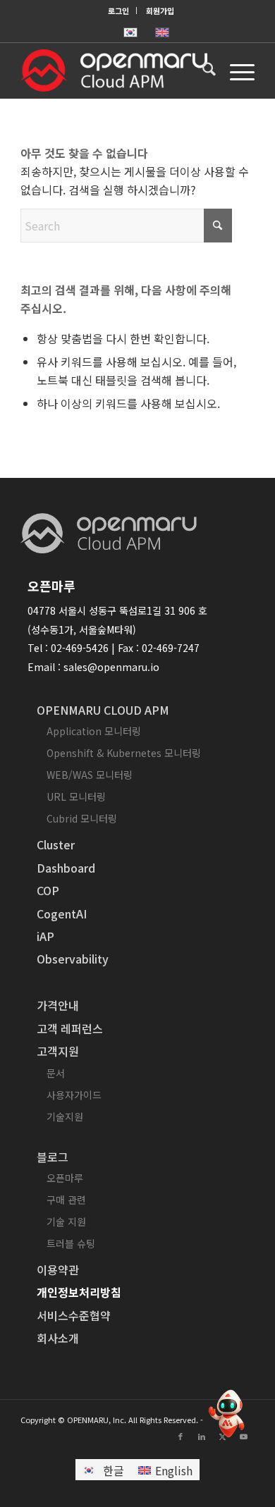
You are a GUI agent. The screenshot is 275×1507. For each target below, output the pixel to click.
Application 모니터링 (94, 731)
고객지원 (58, 1050)
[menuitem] (119, 10)
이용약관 (58, 1269)
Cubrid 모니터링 (82, 818)
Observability (73, 958)
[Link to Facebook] (180, 1435)
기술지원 (65, 1116)
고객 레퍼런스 (70, 1028)
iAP (45, 936)
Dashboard (66, 867)
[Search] (202, 70)
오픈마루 (65, 1178)
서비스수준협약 (74, 1315)
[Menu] (235, 70)
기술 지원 (66, 1221)
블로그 (52, 1156)
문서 (56, 1073)
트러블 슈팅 (71, 1243)
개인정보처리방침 (79, 1292)
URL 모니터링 (76, 796)
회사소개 (58, 1337)
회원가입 (160, 10)
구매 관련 (66, 1200)
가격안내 (58, 1005)
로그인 (118, 10)
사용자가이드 (74, 1095)
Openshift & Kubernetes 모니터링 (124, 753)
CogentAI (62, 913)
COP (48, 890)
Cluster (56, 844)
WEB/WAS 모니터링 (90, 775)
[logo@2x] (113, 70)
